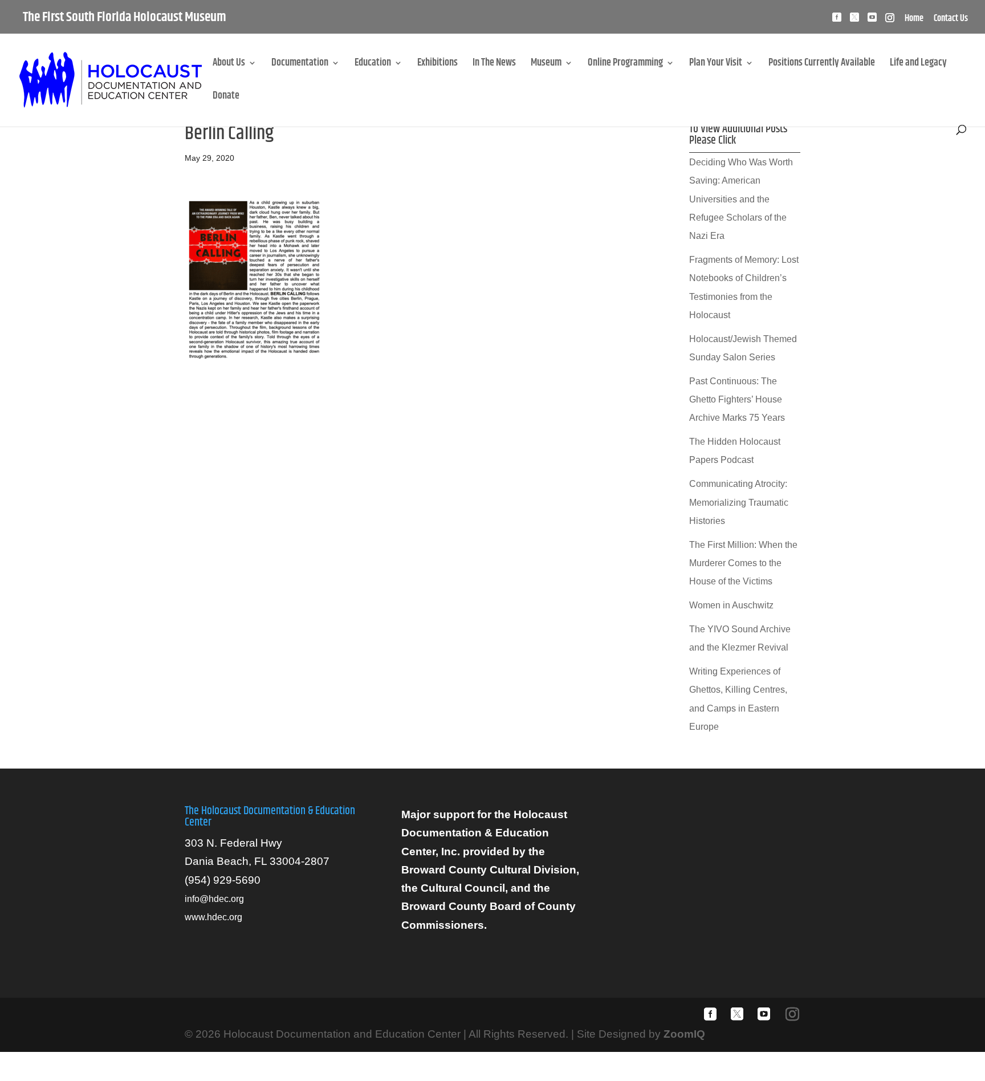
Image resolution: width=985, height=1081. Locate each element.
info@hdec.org (214, 899)
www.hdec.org (213, 917)
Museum (546, 65)
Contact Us (951, 20)
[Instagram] (889, 21)
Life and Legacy (918, 65)
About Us (229, 65)
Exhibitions (437, 65)
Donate (226, 98)
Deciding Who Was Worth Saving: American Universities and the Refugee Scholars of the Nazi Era (741, 199)
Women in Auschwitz (731, 605)
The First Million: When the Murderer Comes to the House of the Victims (743, 563)
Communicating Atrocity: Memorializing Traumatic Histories (738, 502)
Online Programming (625, 65)
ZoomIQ (684, 1034)
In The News (494, 65)
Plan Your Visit (715, 65)
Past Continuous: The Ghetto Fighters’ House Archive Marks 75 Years (737, 399)
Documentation (299, 65)
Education (373, 65)
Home (914, 20)
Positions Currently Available (821, 65)
